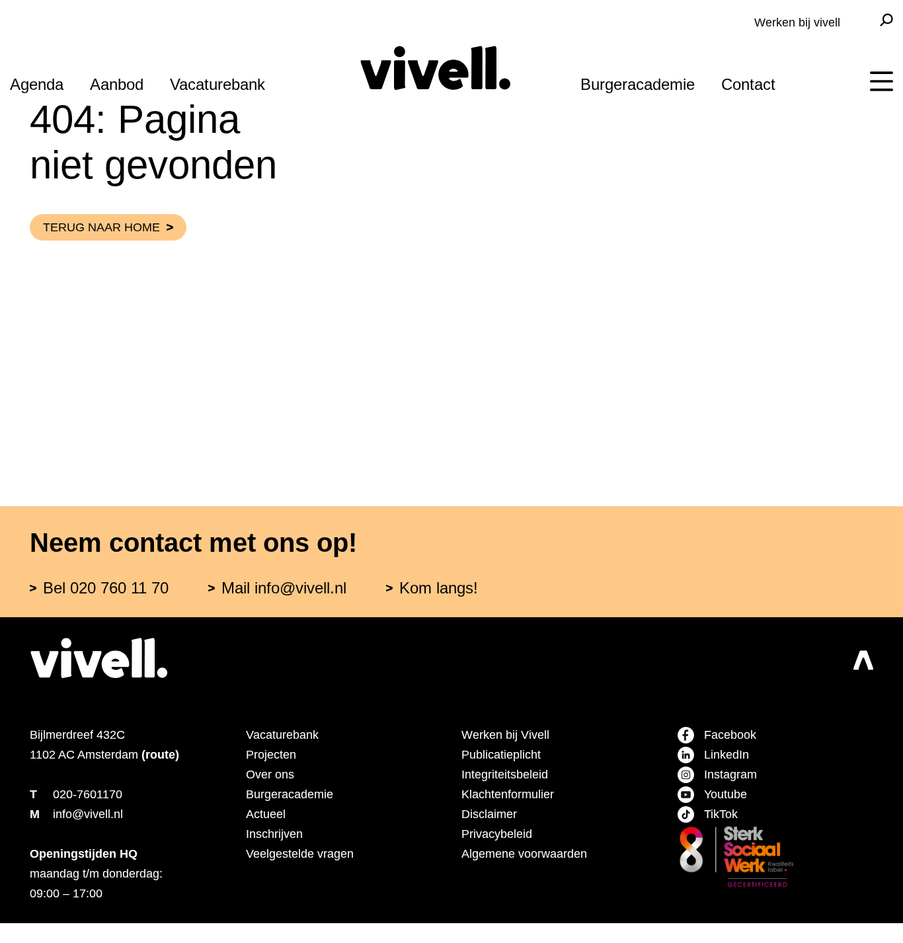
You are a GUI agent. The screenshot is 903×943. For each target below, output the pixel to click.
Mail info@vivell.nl (283, 588)
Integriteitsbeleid (504, 774)
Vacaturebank (217, 84)
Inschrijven (274, 834)
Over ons (270, 774)
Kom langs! (438, 588)
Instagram (730, 774)
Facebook (730, 734)
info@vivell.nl (88, 814)
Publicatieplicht (501, 754)
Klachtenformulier (507, 794)
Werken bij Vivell (505, 734)
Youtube (725, 794)
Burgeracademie (637, 84)
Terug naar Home (101, 227)
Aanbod (116, 84)
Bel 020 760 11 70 (106, 588)
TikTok (721, 814)
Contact (748, 84)
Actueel (266, 814)
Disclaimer (489, 814)
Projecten (271, 754)
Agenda (36, 84)
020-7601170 (87, 794)
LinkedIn (726, 754)
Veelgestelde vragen (300, 853)
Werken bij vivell (797, 22)
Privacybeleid (496, 834)
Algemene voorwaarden (524, 853)
